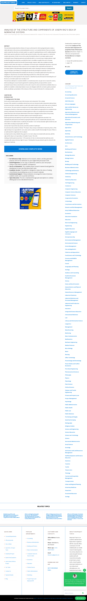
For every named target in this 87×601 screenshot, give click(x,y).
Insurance (68, 308)
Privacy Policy (48, 598)
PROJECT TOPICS (31, 2)
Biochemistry (68, 152)
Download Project (10, 553)
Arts (66, 146)
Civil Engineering (69, 183)
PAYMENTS (75, 2)
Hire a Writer (9, 544)
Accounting (68, 92)
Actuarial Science (70, 98)
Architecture (68, 143)
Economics (29, 559)
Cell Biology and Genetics (72, 170)
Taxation (67, 464)
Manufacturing (69, 330)
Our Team (8, 567)
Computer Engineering (71, 189)
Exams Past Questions (11, 557)
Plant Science (68, 384)
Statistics (67, 461)
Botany (67, 161)
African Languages (70, 104)
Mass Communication (71, 336)
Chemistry (68, 176)
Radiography (68, 423)
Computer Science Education (73, 192)
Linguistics (68, 324)
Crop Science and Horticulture (73, 204)
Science (67, 438)
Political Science (69, 387)
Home (5, 34)
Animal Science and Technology (73, 137)
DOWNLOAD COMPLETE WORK (30, 149)
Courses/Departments (11, 536)
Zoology (67, 496)
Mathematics (68, 339)
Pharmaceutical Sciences (72, 372)
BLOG (84, 7)
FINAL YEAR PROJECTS (44, 2)
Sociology (67, 447)
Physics (67, 378)
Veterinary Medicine (70, 487)
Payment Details (9, 575)
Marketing (68, 333)
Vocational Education (71, 493)
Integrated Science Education (73, 311)
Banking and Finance (70, 149)
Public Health (68, 407)
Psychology (68, 401)
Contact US (41, 598)
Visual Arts (68, 490)
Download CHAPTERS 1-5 (74, 72)
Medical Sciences (69, 345)
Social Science (69, 444)
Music (66, 351)
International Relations (71, 314)
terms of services (56, 598)
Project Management (71, 398)
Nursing (67, 354)
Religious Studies (70, 426)
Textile (67, 467)
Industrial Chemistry (70, 295)
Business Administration (72, 167)
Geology (67, 269)
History (67, 281)
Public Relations (69, 414)
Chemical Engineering (71, 173)
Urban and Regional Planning (73, 484)
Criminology (68, 201)
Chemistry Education (70, 179)
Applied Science (69, 140)
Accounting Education (71, 95)
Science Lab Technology (71, 435)
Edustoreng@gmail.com (53, 555)
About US (36, 598)
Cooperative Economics (71, 198)
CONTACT (83, 2)
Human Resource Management (73, 292)
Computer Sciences (70, 195)
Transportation (69, 481)
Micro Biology (68, 348)
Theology (67, 473)
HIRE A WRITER (66, 2)
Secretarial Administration (72, 441)
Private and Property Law (72, 395)
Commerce (68, 186)
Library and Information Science (74, 321)
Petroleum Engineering (71, 369)
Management (68, 327)
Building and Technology (71, 164)
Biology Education (70, 155)
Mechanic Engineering (71, 342)
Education (29, 563)
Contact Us (8, 571)
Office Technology (70, 357)
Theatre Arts (68, 470)
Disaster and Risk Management (73, 207)
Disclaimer (63, 598)
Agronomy (68, 130)
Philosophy (68, 375)
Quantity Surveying (70, 420)
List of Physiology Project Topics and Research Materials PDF (22, 34)
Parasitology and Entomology (73, 360)
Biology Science (69, 158)
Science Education (70, 432)
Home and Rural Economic (72, 284)
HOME (23, 2)
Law (66, 317)
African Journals (9, 540)
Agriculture (68, 127)
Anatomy (67, 133)
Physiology (68, 381)
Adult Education (69, 101)
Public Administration (71, 404)
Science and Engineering (71, 429)
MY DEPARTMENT (56, 2)
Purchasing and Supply (71, 417)
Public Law (68, 410)
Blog (7, 579)
